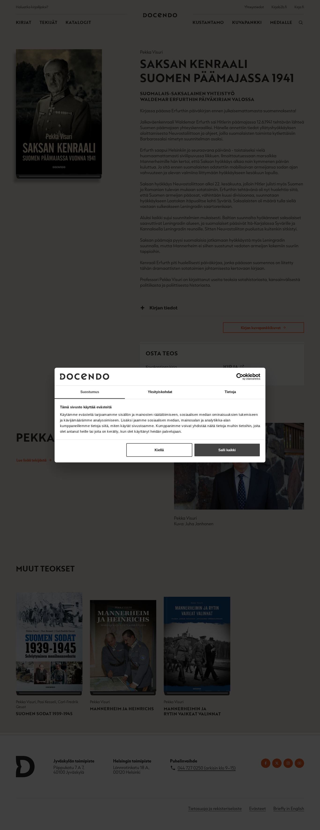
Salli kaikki (227, 450)
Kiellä (159, 450)
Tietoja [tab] (230, 392)
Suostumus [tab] (89, 392)
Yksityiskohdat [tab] (160, 392)
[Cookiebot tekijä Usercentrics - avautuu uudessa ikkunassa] (239, 376)
